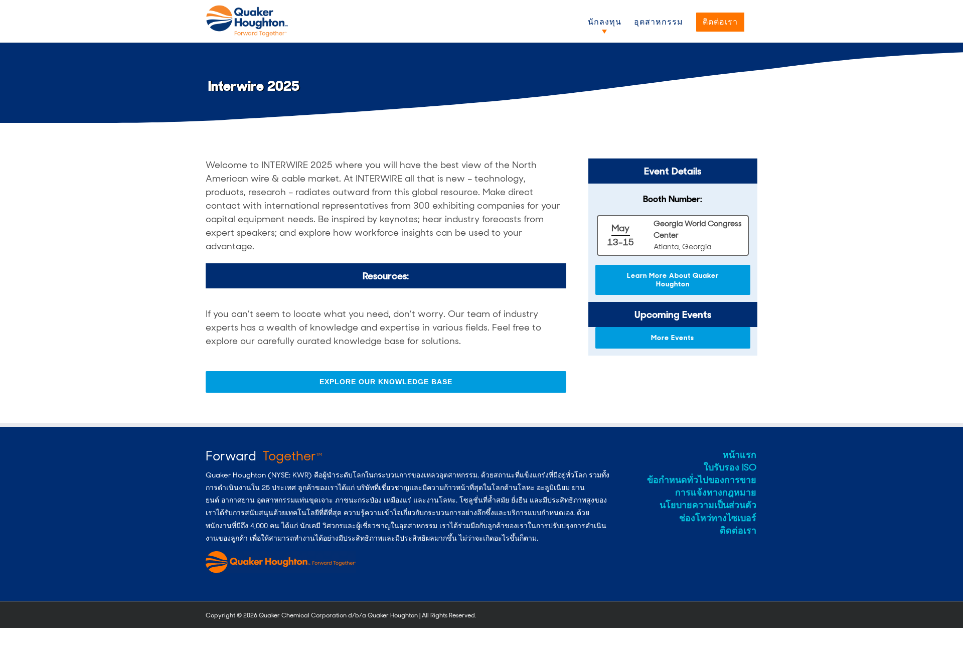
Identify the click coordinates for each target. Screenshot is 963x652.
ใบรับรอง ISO (730, 467)
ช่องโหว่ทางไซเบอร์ (717, 518)
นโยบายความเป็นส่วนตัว (708, 505)
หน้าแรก (739, 455)
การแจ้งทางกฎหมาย (715, 492)
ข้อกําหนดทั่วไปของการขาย (701, 480)
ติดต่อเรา (738, 531)
